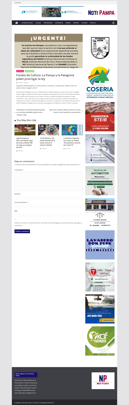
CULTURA (84, 23)
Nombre (17, 194)
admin (27, 82)
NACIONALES (59, 23)
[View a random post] (113, 22)
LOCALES (38, 23)
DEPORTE (76, 23)
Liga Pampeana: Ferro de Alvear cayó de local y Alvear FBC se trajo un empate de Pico (24, 143)
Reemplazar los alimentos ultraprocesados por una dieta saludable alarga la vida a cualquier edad (31, 112)
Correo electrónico (21, 202)
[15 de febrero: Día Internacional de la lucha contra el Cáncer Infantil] (48, 126)
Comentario (19, 170)
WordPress (51, 403)
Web (15, 211)
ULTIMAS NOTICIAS (27, 23)
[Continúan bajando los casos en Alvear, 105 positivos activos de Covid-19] (72, 126)
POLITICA (92, 23)
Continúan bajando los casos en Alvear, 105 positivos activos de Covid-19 (71, 141)
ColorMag (42, 403)
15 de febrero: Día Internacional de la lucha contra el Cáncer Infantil (47, 141)
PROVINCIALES (48, 23)
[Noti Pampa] (16, 22)
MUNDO (68, 23)
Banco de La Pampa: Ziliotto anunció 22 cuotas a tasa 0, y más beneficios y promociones (65, 111)
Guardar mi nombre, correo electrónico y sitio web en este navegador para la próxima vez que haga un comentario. (48, 224)
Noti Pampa (28, 403)
